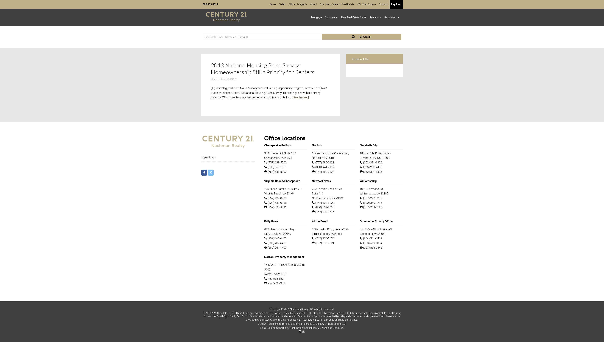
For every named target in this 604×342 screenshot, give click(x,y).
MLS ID (356, 112)
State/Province (386, 129)
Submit (363, 280)
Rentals (373, 17)
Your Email (359, 96)
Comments (358, 162)
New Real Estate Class (353, 17)
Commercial (331, 17)
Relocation (390, 17)
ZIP (355, 147)
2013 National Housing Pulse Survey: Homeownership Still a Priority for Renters (262, 68)
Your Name (359, 81)
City (355, 127)
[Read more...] (301, 97)
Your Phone (384, 96)
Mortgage (316, 17)
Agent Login (208, 339)
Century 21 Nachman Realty (226, 17)
